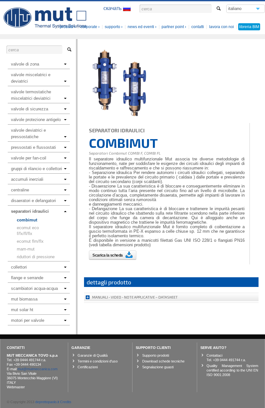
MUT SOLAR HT (22, 309)
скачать (113, 8)
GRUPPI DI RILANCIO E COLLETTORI (36, 168)
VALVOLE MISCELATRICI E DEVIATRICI (30, 78)
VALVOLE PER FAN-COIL (28, 158)
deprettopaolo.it (47, 402)
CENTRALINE (20, 190)
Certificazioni (88, 367)
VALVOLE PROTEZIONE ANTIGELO (36, 119)
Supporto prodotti (155, 355)
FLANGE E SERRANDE (27, 277)
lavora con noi (221, 27)
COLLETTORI (19, 267)
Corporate (88, 27)
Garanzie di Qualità (93, 355)
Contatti (197, 27)
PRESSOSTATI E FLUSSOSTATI (33, 147)
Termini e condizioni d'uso (98, 361)
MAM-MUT (26, 249)
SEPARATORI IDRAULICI (30, 211)
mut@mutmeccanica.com (37, 369)
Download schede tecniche (163, 361)
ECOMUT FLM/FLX (30, 241)
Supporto (112, 27)
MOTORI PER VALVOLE (27, 320)
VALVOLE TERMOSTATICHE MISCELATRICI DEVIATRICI (31, 95)
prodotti (66, 27)
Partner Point (173, 27)
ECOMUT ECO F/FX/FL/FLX (28, 230)
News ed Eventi (141, 27)
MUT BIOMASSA (24, 299)
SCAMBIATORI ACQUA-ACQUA (34, 288)
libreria (249, 27)
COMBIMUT (27, 220)
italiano (235, 9)
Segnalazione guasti (158, 367)
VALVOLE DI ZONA (25, 64)
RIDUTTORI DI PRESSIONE (36, 256)
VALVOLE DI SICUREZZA (29, 109)
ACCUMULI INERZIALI (27, 179)
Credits (65, 402)
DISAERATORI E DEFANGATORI (33, 200)
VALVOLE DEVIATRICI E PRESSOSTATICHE (28, 133)
